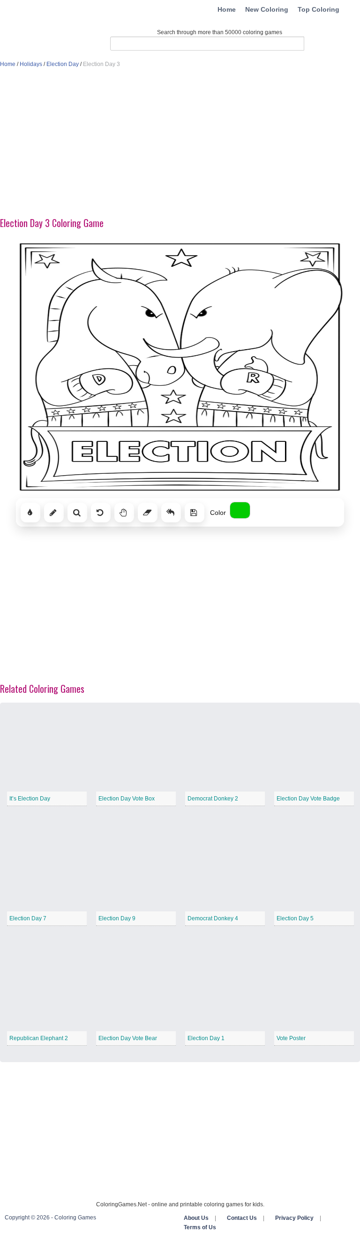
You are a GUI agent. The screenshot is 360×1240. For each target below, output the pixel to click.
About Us (196, 1218)
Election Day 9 (116, 918)
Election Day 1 (206, 1038)
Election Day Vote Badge (308, 798)
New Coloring (266, 9)
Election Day (62, 64)
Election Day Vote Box (126, 798)
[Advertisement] (180, 143)
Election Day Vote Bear (127, 1038)
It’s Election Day (29, 798)
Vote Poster (291, 1038)
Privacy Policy (294, 1218)
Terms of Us (200, 1227)
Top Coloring (318, 9)
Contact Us (242, 1218)
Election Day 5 (295, 918)
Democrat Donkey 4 (213, 918)
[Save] (194, 512)
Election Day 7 (27, 918)
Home (227, 9)
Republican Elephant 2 (38, 1038)
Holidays (31, 64)
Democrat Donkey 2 (213, 798)
